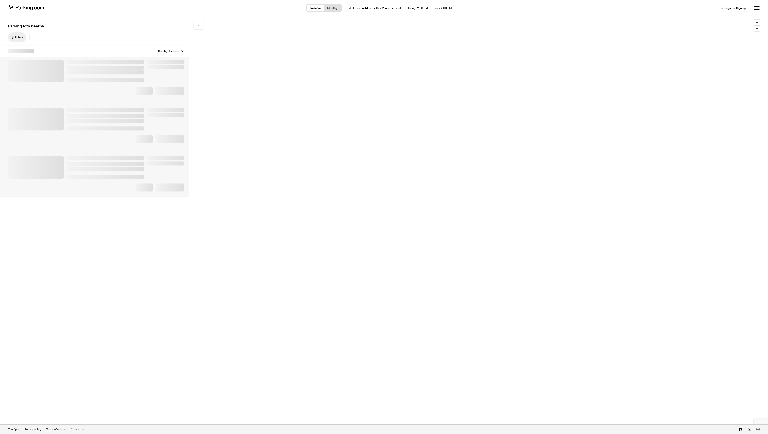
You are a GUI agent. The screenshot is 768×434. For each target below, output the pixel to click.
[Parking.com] (26, 8)
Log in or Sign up (735, 8)
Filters (19, 37)
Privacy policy (32, 429)
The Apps (14, 429)
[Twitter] (749, 429)
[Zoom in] (757, 22)
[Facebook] (740, 429)
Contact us (77, 429)
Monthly (332, 8)
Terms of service (56, 429)
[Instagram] (758, 429)
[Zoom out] (757, 28)
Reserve (315, 8)
